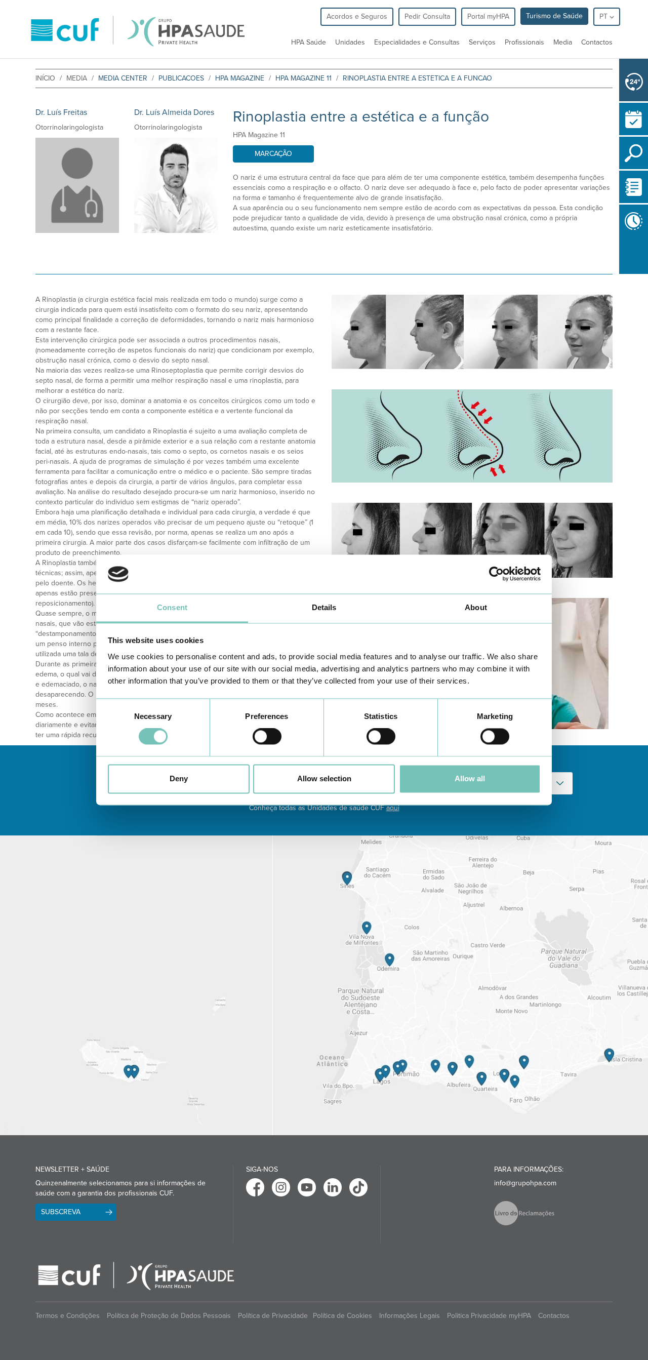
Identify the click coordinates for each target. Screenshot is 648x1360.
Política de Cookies (342, 1315)
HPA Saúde (308, 42)
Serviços (482, 42)
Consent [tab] (172, 607)
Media (562, 42)
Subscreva (60, 1212)
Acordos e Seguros (357, 16)
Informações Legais (409, 1315)
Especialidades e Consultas (417, 42)
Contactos (597, 42)
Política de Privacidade (273, 1315)
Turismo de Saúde (554, 16)
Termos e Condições (67, 1315)
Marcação (273, 153)
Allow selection (324, 778)
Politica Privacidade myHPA (489, 1315)
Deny (179, 778)
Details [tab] (324, 607)
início (45, 78)
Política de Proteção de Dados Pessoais (169, 1315)
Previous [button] (622, 280)
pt (604, 16)
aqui (392, 808)
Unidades (350, 42)
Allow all (470, 778)
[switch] (267, 737)
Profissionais (524, 42)
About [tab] (476, 607)
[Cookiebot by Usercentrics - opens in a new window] (496, 574)
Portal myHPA (488, 16)
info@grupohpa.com (525, 1183)
